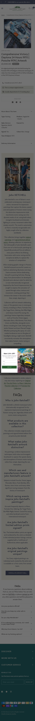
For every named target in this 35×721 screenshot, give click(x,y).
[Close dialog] (33, 350)
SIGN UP (9, 367)
